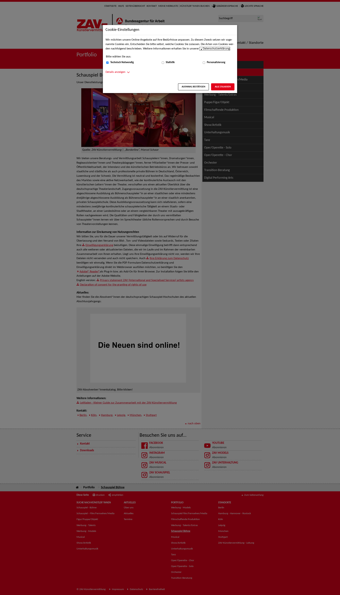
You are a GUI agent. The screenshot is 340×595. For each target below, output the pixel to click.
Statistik (170, 62)
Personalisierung (216, 62)
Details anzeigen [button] (115, 72)
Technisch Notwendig (122, 62)
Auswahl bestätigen (193, 86)
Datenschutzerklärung (216, 48)
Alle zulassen (223, 86)
